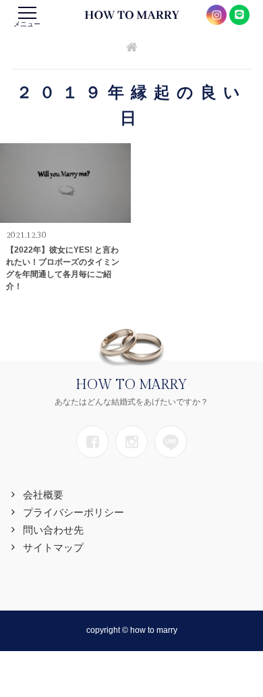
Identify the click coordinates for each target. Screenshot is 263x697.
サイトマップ (53, 547)
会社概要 (43, 494)
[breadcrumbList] (132, 48)
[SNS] (92, 441)
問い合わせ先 (53, 530)
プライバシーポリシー (73, 512)
